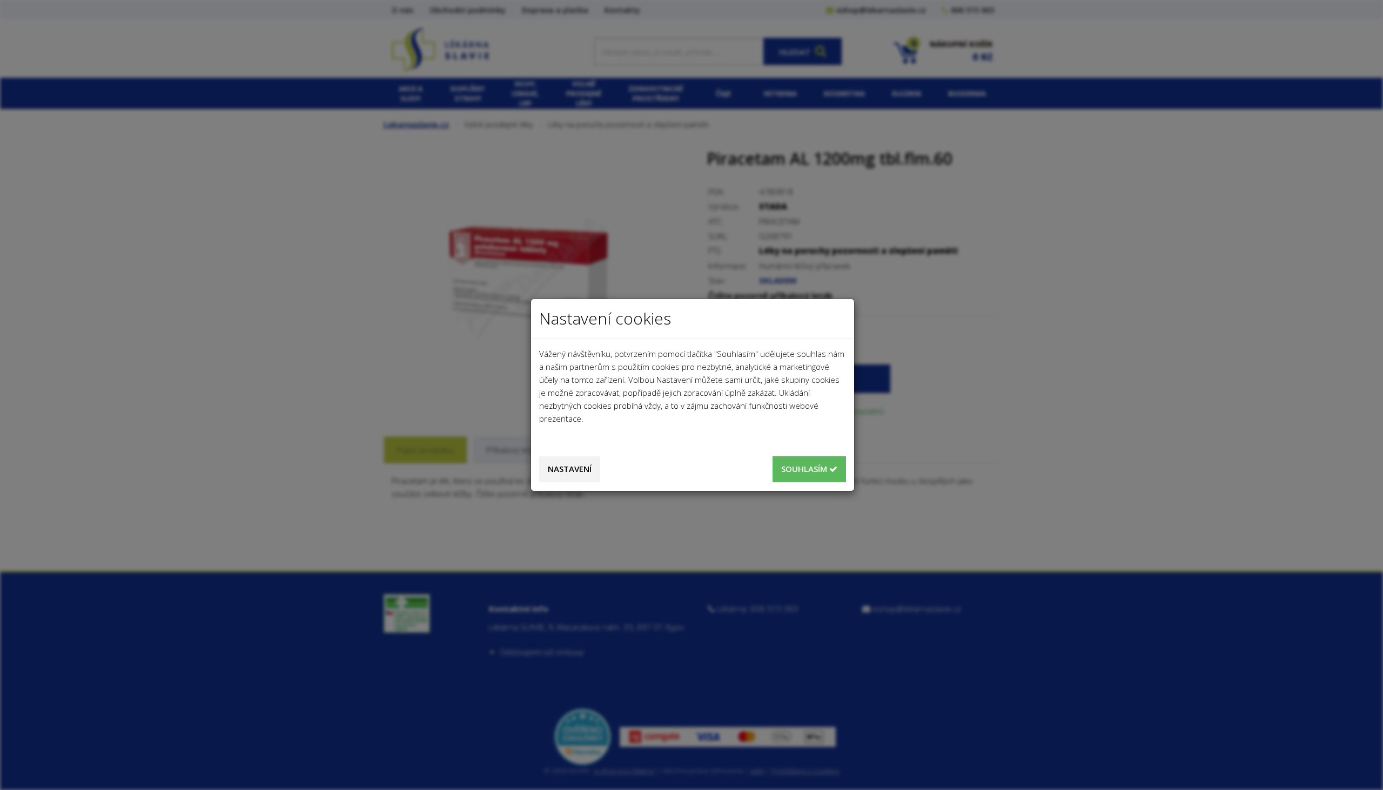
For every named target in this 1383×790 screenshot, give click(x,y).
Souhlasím (805, 468)
